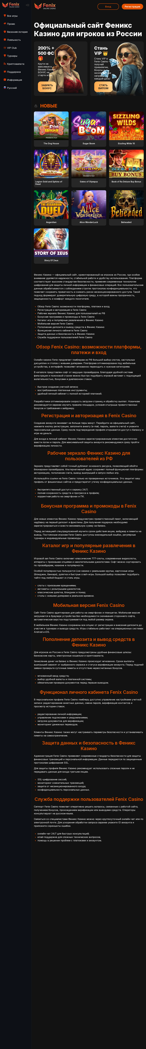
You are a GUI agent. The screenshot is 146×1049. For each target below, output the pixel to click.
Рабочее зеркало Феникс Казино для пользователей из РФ (71, 313)
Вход (108, 6)
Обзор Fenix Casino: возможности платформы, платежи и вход (73, 306)
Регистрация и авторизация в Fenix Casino (61, 309)
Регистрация (132, 6)
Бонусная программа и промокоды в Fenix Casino (66, 316)
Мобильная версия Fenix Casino (55, 323)
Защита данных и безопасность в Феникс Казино (66, 333)
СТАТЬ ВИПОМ (103, 87)
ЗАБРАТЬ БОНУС (47, 87)
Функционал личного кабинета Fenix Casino (62, 330)
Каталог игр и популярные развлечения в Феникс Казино (70, 320)
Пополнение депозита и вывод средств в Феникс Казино (70, 327)
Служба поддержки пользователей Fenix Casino (64, 337)
